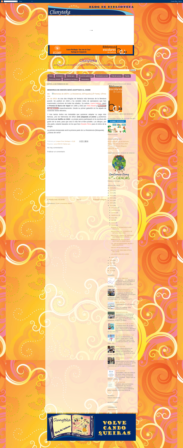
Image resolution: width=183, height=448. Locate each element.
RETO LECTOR (120, 302)
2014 (111, 270)
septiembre (114, 215)
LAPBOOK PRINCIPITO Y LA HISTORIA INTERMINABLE (124, 290)
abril (112, 220)
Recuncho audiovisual (85, 76)
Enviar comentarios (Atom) (64, 203)
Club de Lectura (116, 76)
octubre (113, 212)
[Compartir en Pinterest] (87, 141)
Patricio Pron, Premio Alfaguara (117, 146)
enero (113, 257)
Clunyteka (88, 60)
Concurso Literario (54, 79)
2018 (111, 260)
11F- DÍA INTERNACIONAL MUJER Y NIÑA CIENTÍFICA (122, 244)
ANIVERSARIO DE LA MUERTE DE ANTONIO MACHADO (121, 232)
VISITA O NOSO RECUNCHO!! (120, 247)
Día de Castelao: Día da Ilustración (118, 141)
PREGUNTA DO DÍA (122, 312)
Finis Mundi (91, 106)
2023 (111, 195)
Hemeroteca (85, 79)
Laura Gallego (95, 103)
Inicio (51, 76)
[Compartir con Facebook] (86, 141)
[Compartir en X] (84, 141)
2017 (111, 263)
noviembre (114, 210)
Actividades (59, 76)
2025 (111, 190)
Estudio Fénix (86, 124)
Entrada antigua (99, 200)
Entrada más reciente (56, 200)
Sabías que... (71, 76)
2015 (111, 268)
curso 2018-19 (58, 144)
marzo (113, 222)
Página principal (112, 409)
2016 (111, 265)
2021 (111, 200)
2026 (111, 188)
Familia (127, 76)
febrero (113, 225)
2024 (111, 193)
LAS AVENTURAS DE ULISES (120, 254)
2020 (111, 203)
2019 (111, 205)
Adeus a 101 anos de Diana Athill (118, 144)
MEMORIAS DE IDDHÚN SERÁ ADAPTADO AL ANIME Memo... (121, 240)
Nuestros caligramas (122, 278)
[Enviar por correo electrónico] (80, 141)
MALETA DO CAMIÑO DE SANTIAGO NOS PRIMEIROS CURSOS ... (122, 236)
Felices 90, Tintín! (113, 148)
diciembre (114, 207)
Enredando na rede (102, 76)
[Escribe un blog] (82, 141)
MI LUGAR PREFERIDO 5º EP (125, 335)
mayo (113, 217)
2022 (111, 198)
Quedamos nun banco (71, 79)
